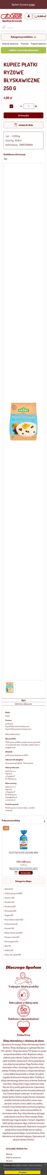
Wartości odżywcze (23, 703)
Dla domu (9, 1161)
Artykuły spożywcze (10, 43)
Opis (23, 700)
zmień (32, 4)
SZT (11, 106)
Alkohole (9, 1154)
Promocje (24, 43)
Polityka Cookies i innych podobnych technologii (22, 1169)
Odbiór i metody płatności (23, 50)
